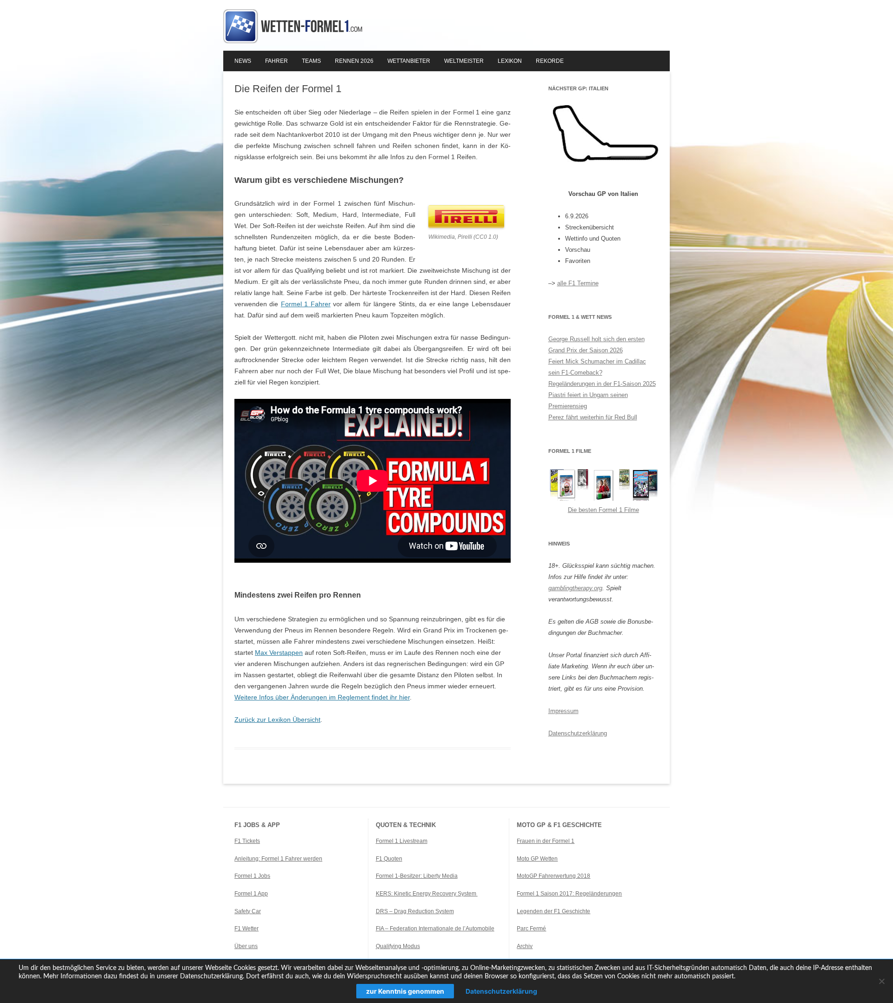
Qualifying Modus (398, 946)
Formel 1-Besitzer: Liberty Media (417, 876)
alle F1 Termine (578, 283)
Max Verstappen (279, 652)
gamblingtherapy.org (575, 588)
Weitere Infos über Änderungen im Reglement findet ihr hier (322, 697)
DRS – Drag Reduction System (415, 911)
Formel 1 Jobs (252, 876)
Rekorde (550, 61)
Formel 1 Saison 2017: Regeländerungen (569, 893)
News (242, 61)
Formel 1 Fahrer (306, 304)
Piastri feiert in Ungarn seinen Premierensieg (588, 400)
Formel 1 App (251, 893)
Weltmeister (464, 61)
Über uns (246, 946)
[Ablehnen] (881, 981)
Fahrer (276, 61)
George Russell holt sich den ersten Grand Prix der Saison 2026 (596, 345)
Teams (311, 61)
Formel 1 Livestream (401, 841)
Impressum (563, 710)
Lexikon (510, 61)
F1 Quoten (389, 858)
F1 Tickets (247, 841)
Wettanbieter (408, 61)
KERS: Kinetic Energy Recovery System (427, 893)
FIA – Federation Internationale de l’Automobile (435, 928)
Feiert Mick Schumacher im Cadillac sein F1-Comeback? (597, 367)
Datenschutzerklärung (577, 733)
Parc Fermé (531, 928)
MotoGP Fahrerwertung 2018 (553, 876)
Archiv (525, 946)
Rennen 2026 (354, 61)
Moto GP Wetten (537, 858)
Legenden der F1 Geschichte (553, 911)
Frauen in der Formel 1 (545, 841)
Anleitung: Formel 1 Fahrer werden (278, 858)
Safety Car (247, 911)
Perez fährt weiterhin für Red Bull (592, 417)
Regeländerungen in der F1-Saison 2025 (602, 383)
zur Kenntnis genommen (405, 991)
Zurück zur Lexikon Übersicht (277, 719)
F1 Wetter (246, 928)
